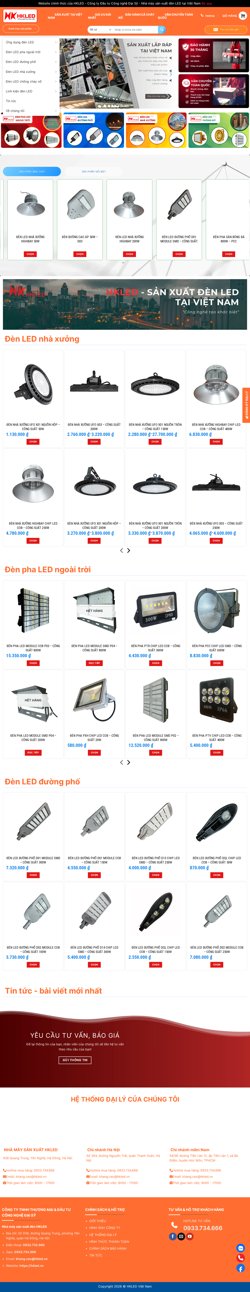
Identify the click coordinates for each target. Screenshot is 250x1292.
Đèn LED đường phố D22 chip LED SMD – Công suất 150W (174, 239)
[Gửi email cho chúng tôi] (181, 1236)
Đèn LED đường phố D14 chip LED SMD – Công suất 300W (94, 950)
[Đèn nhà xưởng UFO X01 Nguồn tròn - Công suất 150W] (155, 384)
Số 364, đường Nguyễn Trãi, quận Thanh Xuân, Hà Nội (123, 1158)
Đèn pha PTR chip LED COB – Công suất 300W (155, 648)
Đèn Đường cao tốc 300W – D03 (75, 239)
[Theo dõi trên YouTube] (190, 1236)
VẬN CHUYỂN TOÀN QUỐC (175, 16)
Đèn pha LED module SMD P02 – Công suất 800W (156, 738)
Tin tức (11, 101)
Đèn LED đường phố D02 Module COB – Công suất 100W (33, 950)
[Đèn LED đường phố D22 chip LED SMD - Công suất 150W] (174, 205)
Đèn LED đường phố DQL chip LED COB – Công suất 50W (217, 860)
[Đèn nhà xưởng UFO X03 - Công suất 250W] (216, 483)
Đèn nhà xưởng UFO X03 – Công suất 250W (216, 525)
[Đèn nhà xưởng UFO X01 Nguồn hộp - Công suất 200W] (94, 483)
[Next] (170, 74)
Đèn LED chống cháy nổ (24, 81)
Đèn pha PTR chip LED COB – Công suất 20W (125, 239)
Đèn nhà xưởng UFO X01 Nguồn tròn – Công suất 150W (155, 427)
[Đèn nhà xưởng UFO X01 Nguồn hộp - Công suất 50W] (33, 384)
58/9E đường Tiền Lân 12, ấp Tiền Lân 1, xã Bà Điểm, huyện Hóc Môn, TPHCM (204, 1158)
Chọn (25, 254)
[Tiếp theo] (128, 551)
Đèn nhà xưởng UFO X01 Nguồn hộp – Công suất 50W (33, 427)
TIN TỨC (95, 1255)
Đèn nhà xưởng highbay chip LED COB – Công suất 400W (216, 427)
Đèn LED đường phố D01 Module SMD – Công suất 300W (33, 860)
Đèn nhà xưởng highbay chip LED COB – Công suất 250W (33, 525)
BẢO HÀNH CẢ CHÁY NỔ (136, 16)
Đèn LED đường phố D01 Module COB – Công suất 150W (94, 860)
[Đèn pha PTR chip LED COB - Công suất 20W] (125, 205)
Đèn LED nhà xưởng (20, 72)
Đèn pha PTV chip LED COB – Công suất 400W (217, 738)
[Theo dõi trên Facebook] (173, 1236)
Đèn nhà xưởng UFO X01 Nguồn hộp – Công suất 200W (94, 525)
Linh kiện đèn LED (19, 91)
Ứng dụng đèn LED (20, 42)
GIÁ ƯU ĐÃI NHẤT (99, 16)
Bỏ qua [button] (207, 3)
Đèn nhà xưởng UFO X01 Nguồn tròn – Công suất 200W (155, 525)
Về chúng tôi (15, 111)
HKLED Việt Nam (139, 1286)
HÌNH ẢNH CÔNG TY (104, 1228)
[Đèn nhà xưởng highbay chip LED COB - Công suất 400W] (216, 384)
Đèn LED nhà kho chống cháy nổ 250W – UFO (224, 239)
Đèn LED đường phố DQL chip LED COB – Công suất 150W (155, 950)
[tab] (32, 171)
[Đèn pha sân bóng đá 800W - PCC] (26, 205)
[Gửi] (162, 30)
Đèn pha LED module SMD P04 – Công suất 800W (94, 648)
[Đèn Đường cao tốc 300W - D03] (75, 205)
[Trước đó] (122, 551)
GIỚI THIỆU (97, 1221)
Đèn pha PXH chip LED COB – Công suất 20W (94, 738)
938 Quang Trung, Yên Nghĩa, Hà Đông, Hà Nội (37, 1158)
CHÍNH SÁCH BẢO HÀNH (107, 1248)
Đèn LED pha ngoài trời (23, 52)
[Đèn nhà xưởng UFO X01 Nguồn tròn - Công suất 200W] (155, 483)
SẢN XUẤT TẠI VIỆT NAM (65, 16)
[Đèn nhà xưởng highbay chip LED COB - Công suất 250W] (33, 483)
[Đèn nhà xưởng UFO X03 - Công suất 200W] (94, 384)
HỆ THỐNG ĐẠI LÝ (103, 1235)
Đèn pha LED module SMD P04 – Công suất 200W (33, 738)
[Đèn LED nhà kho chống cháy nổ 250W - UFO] (224, 205)
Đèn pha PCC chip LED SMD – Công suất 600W (217, 648)
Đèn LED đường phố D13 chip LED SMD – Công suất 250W (156, 860)
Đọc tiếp (94, 663)
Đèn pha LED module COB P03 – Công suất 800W (33, 648)
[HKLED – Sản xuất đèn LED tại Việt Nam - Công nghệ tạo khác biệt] (22, 16)
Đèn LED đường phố (21, 62)
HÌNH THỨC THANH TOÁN (109, 1242)
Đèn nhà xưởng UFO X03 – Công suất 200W (94, 427)
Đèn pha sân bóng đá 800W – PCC (26, 239)
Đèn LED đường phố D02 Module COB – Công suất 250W (216, 950)
